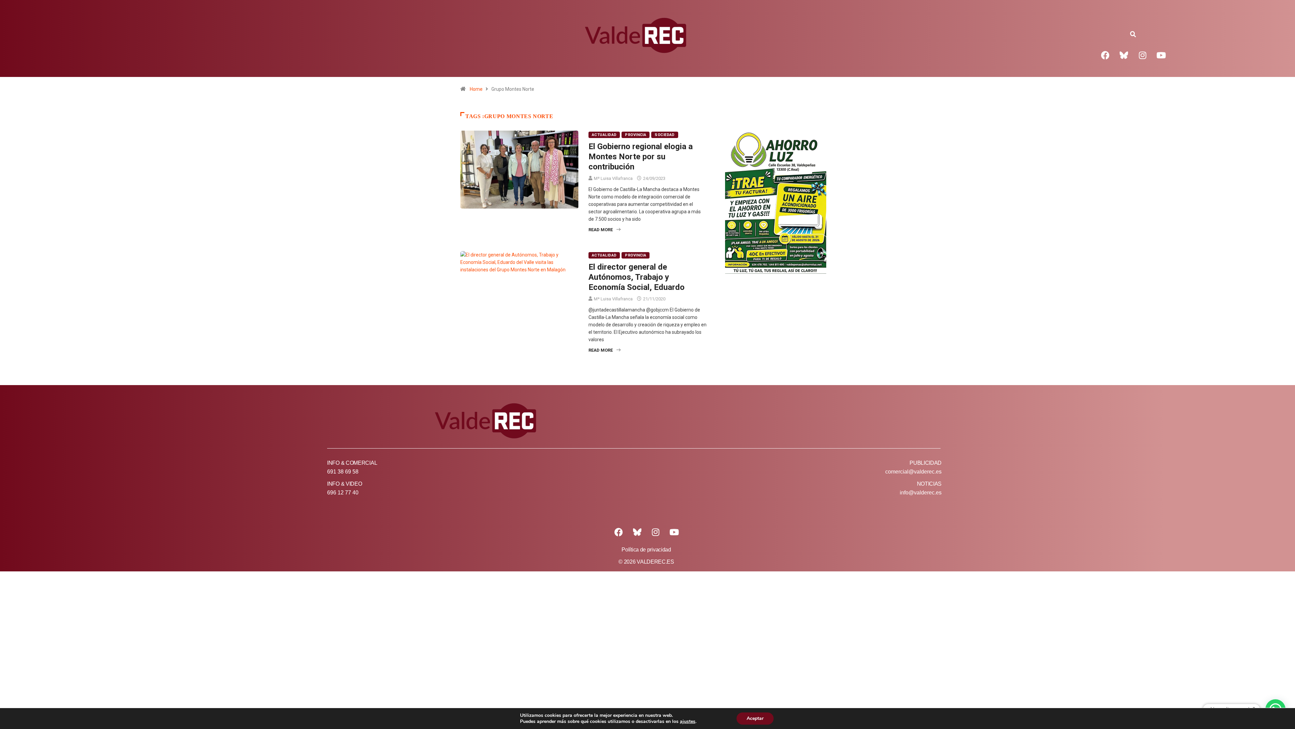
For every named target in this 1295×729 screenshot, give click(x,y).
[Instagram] (1142, 55)
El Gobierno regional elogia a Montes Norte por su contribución (640, 156)
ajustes (687, 722)
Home (476, 89)
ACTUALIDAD (604, 135)
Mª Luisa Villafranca (613, 178)
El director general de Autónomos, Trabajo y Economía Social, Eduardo (636, 277)
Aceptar (755, 718)
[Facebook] (1105, 55)
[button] (1133, 34)
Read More (600, 229)
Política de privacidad (646, 549)
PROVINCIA (635, 135)
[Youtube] (1161, 55)
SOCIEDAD (665, 135)
